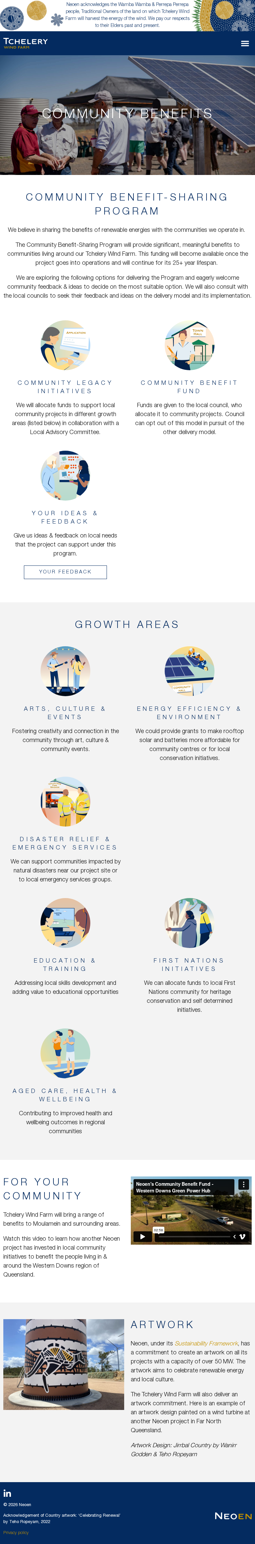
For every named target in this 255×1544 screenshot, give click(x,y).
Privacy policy (16, 1533)
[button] (245, 43)
